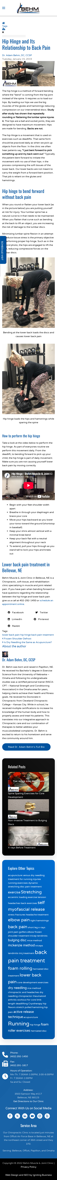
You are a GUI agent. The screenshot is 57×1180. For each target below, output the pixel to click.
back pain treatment (42, 634)
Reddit (15, 626)
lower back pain (11, 634)
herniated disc (39, 1030)
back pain (17, 926)
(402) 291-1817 (19, 1065)
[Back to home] (28, 8)
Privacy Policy (28, 1166)
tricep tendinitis (39, 935)
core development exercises (32, 982)
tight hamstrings (39, 920)
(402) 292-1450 (19, 1056)
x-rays (41, 927)
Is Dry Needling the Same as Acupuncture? (27, 642)
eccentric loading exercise (22, 897)
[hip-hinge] (28, 73)
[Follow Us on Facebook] (10, 1116)
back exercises (29, 903)
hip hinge (25, 634)
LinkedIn (16, 619)
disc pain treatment (31, 886)
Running (18, 1024)
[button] (3, 8)
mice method (34, 940)
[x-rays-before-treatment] (28, 836)
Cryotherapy (35, 1003)
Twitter (43, 612)
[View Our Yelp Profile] (47, 1116)
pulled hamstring (34, 1007)
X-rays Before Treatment (22, 847)
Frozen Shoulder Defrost (17, 638)
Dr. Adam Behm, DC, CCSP (17, 55)
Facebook (17, 612)
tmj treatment (26, 953)
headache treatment (37, 914)
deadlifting (22, 1003)
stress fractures (16, 914)
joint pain (13, 932)
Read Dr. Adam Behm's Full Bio (26, 746)
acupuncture (31, 1017)
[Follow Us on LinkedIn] (24, 1116)
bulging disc (17, 940)
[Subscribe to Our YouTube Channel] (32, 1116)
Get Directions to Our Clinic (28, 1101)
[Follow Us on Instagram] (39, 1116)
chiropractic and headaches (23, 992)
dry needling (17, 988)
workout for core (26, 999)
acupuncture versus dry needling (26, 875)
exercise (14, 892)
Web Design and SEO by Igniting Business (28, 1175)
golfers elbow (26, 932)
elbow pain (19, 919)
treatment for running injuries (24, 879)
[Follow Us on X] (17, 1116)
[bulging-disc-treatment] (28, 808)
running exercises (18, 883)
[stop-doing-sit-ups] (28, 781)
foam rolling (20, 968)
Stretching (31, 892)
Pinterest (42, 619)
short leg (33, 927)
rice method (34, 988)
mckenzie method (21, 945)
